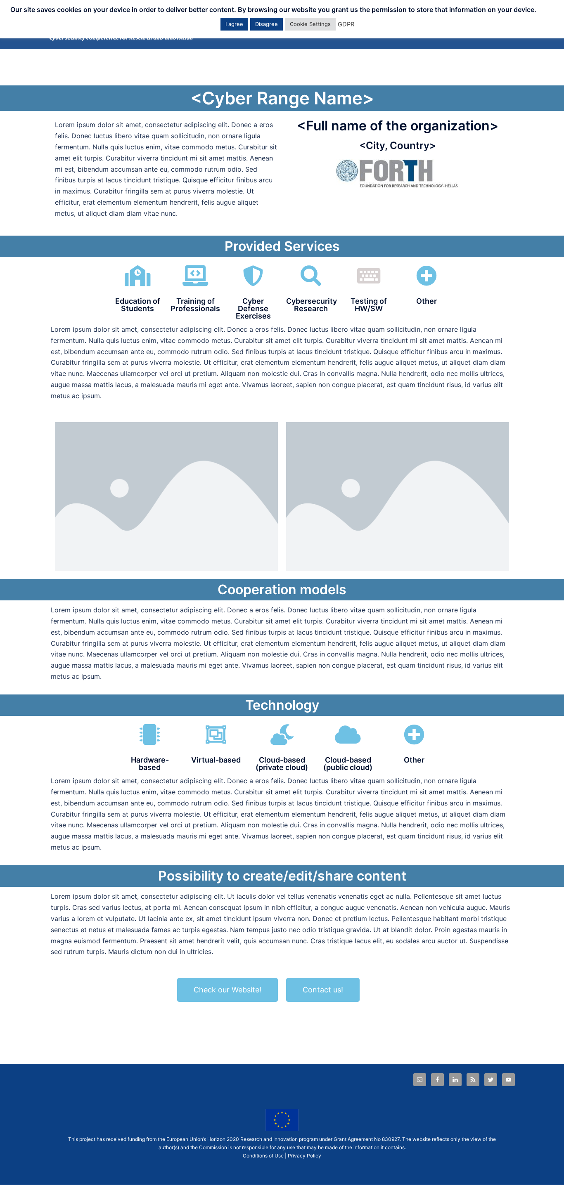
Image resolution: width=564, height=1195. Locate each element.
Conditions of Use (263, 1155)
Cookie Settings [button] (310, 24)
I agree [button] (234, 24)
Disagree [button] (266, 24)
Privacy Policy (304, 1155)
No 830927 (387, 1139)
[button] (227, 990)
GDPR (346, 24)
